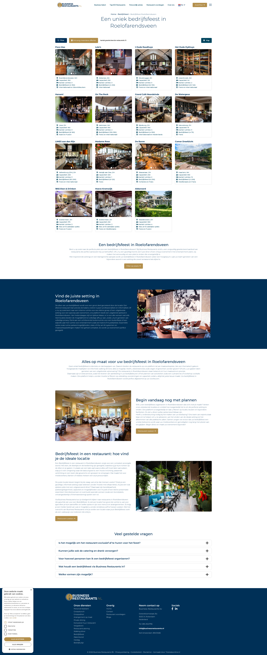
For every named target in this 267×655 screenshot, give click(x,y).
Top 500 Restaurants (117, 5)
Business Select (100, 5)
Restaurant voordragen (155, 5)
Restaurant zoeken (146, 431)
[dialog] (17, 620)
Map (207, 40)
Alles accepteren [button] (17, 639)
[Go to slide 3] (75, 73)
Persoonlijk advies (136, 5)
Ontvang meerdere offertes (84, 40)
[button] (17, 649)
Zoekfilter (199, 5)
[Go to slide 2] (73, 73)
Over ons (171, 5)
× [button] (31, 590)
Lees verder (13, 618)
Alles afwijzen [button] (17, 644)
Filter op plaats (132, 266)
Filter (62, 40)
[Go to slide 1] (71, 73)
